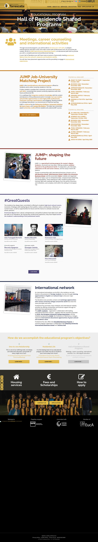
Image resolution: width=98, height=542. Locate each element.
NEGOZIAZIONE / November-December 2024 (80, 125)
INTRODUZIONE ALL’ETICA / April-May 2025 (81, 136)
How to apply (81, 384)
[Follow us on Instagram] (74, 1)
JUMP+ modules (43, 311)
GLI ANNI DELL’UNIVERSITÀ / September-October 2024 (80, 113)
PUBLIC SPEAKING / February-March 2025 (80, 128)
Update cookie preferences (49, 535)
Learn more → (19, 361)
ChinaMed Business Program (63, 322)
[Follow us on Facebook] (76, 1)
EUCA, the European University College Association (53, 314)
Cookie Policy (44, 537)
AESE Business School (56, 174)
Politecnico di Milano (42, 104)
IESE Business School (41, 174)
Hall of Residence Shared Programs (78, 347)
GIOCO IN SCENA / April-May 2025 (81, 139)
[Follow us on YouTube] (77, 1)
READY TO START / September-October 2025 (80, 81)
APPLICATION (56, 403)
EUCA (60, 176)
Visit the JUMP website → (29, 114)
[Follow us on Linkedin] (79, 1)
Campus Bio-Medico (39, 106)
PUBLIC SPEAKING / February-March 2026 (80, 92)
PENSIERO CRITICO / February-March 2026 (80, 96)
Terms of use (52, 537)
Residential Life (49, 347)
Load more (33, 271)
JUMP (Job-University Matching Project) (43, 51)
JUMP (21, 85)
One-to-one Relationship (19, 347)
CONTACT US (70, 1)
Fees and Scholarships (49, 384)
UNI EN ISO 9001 (61, 537)
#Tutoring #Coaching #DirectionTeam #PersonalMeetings (19, 356)
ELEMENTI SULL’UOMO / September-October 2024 (79, 117)
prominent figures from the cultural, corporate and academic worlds (47, 56)
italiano (84, 1)
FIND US (64, 1)
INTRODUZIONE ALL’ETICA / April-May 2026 (81, 104)
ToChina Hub (61, 325)
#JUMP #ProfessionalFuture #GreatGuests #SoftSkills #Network (78, 356)
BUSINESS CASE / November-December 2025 (80, 84)
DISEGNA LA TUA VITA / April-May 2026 (81, 100)
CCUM (51, 316)
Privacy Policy (36, 537)
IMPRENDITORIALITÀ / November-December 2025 (81, 88)
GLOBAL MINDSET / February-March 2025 (80, 132)
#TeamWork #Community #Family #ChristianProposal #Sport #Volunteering (48, 356)
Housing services (16, 384)
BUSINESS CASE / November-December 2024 (80, 121)
